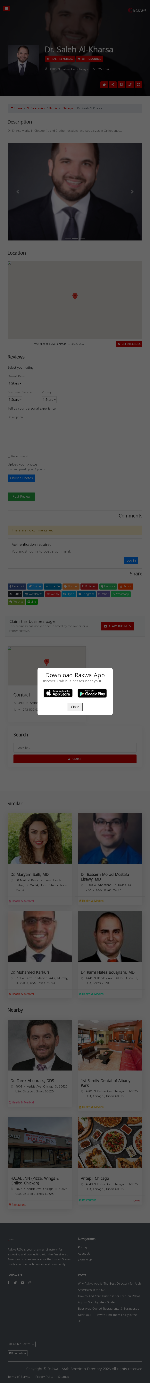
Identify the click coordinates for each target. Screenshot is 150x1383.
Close (75, 707)
